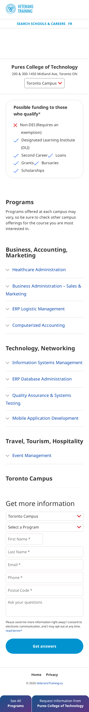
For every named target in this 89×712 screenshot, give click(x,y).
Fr (70, 23)
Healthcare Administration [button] (38, 269)
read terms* (14, 631)
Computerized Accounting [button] (38, 325)
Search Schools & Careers (41, 23)
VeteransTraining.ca (50, 683)
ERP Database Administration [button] (41, 379)
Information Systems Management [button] (47, 362)
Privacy (52, 674)
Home (36, 674)
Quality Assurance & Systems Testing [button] (38, 399)
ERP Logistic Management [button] (38, 309)
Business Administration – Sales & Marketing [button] (43, 290)
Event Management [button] (31, 455)
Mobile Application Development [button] (45, 418)
